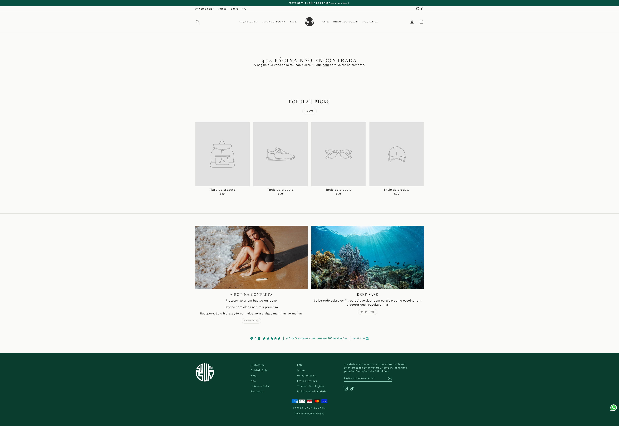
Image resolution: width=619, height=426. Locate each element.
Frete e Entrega (307, 381)
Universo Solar (204, 8)
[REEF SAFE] (367, 257)
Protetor (222, 8)
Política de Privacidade (311, 391)
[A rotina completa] (251, 257)
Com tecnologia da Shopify (309, 413)
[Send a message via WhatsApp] (613, 407)
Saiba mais (251, 320)
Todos (309, 111)
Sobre (234, 8)
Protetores (248, 21)
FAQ (243, 8)
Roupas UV (371, 21)
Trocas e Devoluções (310, 386)
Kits (325, 21)
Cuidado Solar (273, 21)
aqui (326, 65)
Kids (293, 21)
